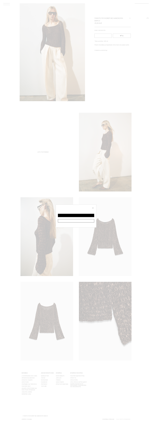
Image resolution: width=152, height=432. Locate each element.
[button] (76, 215)
